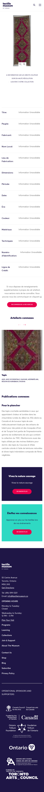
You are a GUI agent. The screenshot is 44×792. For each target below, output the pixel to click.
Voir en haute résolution (22, 78)
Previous (19, 324)
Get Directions (8, 588)
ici (41, 297)
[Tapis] (22, 350)
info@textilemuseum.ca (18, 596)
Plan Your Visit (8, 620)
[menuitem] (22, 626)
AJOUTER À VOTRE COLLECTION (22, 82)
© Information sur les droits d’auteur (22, 75)
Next (24, 324)
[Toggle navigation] (34, 5)
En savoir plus (22, 491)
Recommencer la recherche (22, 304)
